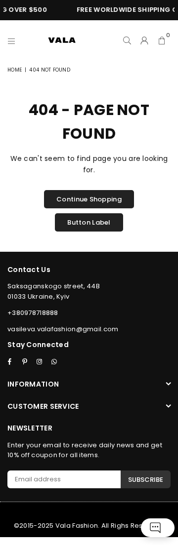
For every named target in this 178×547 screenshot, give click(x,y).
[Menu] (11, 40)
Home (14, 70)
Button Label (88, 222)
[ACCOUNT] (144, 40)
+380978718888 (32, 312)
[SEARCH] (127, 40)
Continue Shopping (89, 199)
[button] (162, 40)
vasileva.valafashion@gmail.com (62, 329)
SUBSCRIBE (145, 479)
